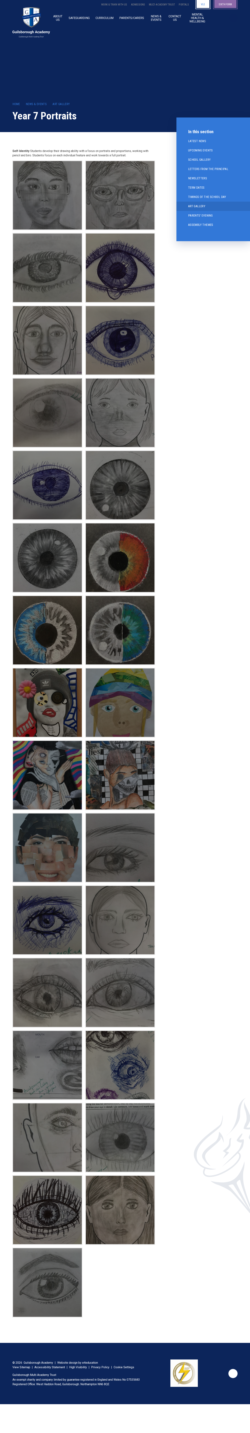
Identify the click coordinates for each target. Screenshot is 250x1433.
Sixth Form (225, 4)
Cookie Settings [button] (124, 1367)
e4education (90, 1362)
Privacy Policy (100, 1367)
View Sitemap (21, 1367)
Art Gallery (61, 104)
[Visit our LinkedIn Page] (218, 18)
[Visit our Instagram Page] (221, 18)
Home (16, 104)
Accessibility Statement (49, 1367)
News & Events (36, 104)
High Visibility (78, 1367)
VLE (203, 4)
